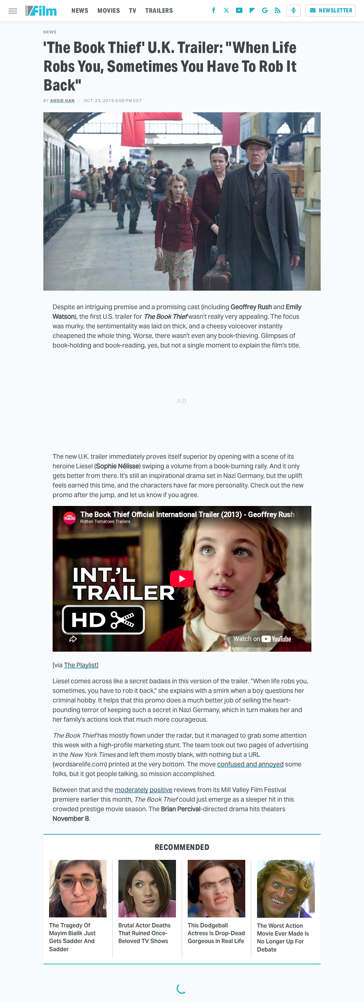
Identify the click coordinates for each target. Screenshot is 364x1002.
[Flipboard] (252, 12)
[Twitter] (226, 12)
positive (161, 790)
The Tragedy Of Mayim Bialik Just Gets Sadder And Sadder (72, 937)
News (50, 32)
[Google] (265, 12)
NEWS (79, 10)
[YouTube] (239, 12)
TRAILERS (159, 10)
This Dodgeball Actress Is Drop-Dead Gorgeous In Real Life (216, 933)
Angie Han (62, 100)
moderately (131, 790)
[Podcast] (294, 11)
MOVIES (108, 10)
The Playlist (80, 665)
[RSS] (278, 12)
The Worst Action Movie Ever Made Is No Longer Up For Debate (283, 937)
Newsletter (335, 10)
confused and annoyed (250, 764)
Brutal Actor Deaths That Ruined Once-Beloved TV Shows (144, 933)
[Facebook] (214, 12)
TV (132, 10)
